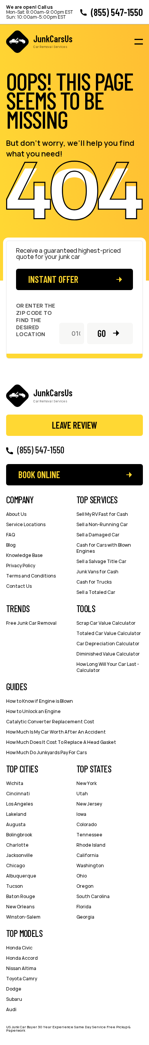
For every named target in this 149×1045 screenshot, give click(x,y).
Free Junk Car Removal (31, 623)
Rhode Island (90, 845)
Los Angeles (19, 804)
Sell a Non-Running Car (102, 524)
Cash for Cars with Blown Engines (103, 548)
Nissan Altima (21, 968)
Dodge (13, 989)
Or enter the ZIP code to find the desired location (35, 320)
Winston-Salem (23, 917)
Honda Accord (22, 958)
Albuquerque (21, 876)
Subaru (14, 999)
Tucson (14, 886)
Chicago (15, 865)
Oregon (85, 886)
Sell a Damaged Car (98, 534)
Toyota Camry (21, 978)
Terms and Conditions (31, 576)
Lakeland (16, 814)
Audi (11, 1009)
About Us (16, 514)
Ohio (81, 876)
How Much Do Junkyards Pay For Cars (46, 752)
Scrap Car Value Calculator (106, 623)
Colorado (86, 824)
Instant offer (53, 279)
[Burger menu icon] (138, 42)
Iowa (81, 814)
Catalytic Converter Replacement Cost (50, 721)
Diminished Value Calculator (108, 654)
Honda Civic (19, 947)
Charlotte (17, 845)
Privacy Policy (20, 565)
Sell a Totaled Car (95, 592)
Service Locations (25, 524)
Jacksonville (19, 855)
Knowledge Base (24, 555)
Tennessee (89, 834)
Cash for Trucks (94, 582)
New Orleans (20, 906)
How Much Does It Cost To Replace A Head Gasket (61, 742)
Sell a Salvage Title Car (101, 561)
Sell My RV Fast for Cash (102, 514)
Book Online (39, 474)
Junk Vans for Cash (97, 571)
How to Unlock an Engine (33, 711)
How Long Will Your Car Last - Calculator (107, 667)
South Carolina (93, 896)
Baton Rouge (20, 896)
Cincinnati (18, 793)
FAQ (10, 534)
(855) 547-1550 (117, 12)
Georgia (85, 917)
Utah (82, 793)
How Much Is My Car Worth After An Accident (56, 732)
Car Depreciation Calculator (107, 643)
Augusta (16, 824)
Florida (83, 906)
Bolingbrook (19, 834)
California (87, 855)
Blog (11, 545)
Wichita (14, 783)
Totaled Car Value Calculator (108, 633)
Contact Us (19, 586)
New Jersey (89, 804)
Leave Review (74, 425)
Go (101, 333)
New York (86, 783)
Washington (90, 865)
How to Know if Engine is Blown (39, 701)
